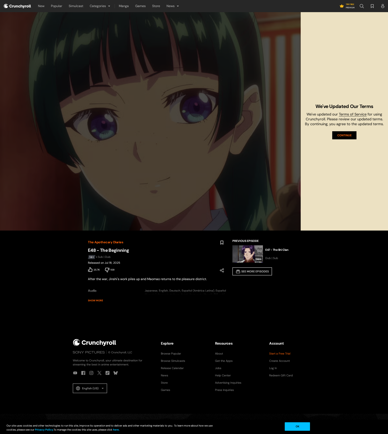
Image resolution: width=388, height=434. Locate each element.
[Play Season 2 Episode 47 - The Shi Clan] (266, 254)
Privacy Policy (44, 429)
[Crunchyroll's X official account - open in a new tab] (99, 372)
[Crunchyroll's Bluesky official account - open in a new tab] (115, 372)
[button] (100, 6)
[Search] (361, 6)
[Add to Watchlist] (222, 243)
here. (115, 429)
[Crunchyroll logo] (17, 6)
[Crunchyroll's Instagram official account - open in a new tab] (91, 372)
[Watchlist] (372, 6)
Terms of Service (353, 114)
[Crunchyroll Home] (94, 342)
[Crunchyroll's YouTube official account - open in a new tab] (75, 372)
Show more (95, 300)
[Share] (222, 270)
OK (297, 426)
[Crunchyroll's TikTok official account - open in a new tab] (107, 372)
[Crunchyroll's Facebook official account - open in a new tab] (83, 372)
